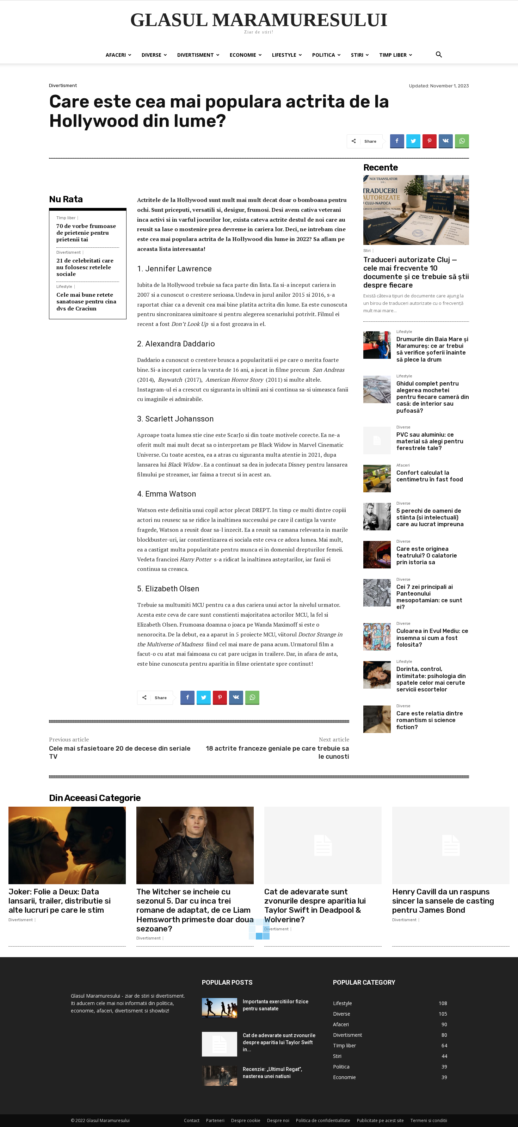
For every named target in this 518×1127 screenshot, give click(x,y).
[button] (438, 55)
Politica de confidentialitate (323, 1120)
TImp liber (393, 54)
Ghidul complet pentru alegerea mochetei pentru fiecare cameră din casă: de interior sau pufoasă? (432, 397)
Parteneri (215, 1120)
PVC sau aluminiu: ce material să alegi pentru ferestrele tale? (429, 441)
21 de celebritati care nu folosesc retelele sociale (84, 267)
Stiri (357, 54)
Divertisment (195, 54)
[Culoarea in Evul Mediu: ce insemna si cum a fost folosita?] (377, 637)
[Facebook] (397, 141)
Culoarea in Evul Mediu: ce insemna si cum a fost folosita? (432, 638)
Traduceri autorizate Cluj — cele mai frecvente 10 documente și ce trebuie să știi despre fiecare (416, 272)
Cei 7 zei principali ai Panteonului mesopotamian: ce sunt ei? (429, 597)
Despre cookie (245, 1120)
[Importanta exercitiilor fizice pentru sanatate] (219, 1008)
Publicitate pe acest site (380, 1120)
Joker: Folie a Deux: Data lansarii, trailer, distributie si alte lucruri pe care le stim (59, 901)
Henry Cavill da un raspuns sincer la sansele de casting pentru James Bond (443, 901)
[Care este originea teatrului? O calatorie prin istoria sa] (377, 554)
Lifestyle (284, 54)
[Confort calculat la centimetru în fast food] (377, 478)
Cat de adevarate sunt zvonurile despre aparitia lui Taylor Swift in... (279, 1042)
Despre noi (278, 1120)
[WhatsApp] (462, 141)
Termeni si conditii (429, 1120)
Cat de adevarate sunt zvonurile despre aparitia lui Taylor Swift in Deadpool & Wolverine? (315, 905)
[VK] (446, 141)
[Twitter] (413, 141)
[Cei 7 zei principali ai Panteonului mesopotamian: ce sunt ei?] (377, 592)
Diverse (151, 54)
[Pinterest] (430, 141)
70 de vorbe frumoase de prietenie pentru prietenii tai (86, 232)
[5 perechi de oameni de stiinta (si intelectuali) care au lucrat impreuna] (377, 516)
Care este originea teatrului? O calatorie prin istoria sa (426, 556)
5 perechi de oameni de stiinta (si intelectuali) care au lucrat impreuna (430, 517)
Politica (323, 54)
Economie (243, 54)
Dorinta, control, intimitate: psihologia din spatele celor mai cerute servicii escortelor (431, 679)
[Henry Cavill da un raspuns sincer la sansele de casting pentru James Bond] (451, 845)
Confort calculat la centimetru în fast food (429, 476)
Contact (191, 1120)
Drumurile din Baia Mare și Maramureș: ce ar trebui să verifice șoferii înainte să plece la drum (432, 349)
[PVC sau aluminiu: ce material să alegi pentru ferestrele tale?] (377, 440)
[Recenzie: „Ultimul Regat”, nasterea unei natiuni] (219, 1075)
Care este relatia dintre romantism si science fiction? (429, 720)
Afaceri (116, 54)
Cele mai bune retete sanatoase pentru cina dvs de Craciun (86, 301)
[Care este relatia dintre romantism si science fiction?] (377, 719)
